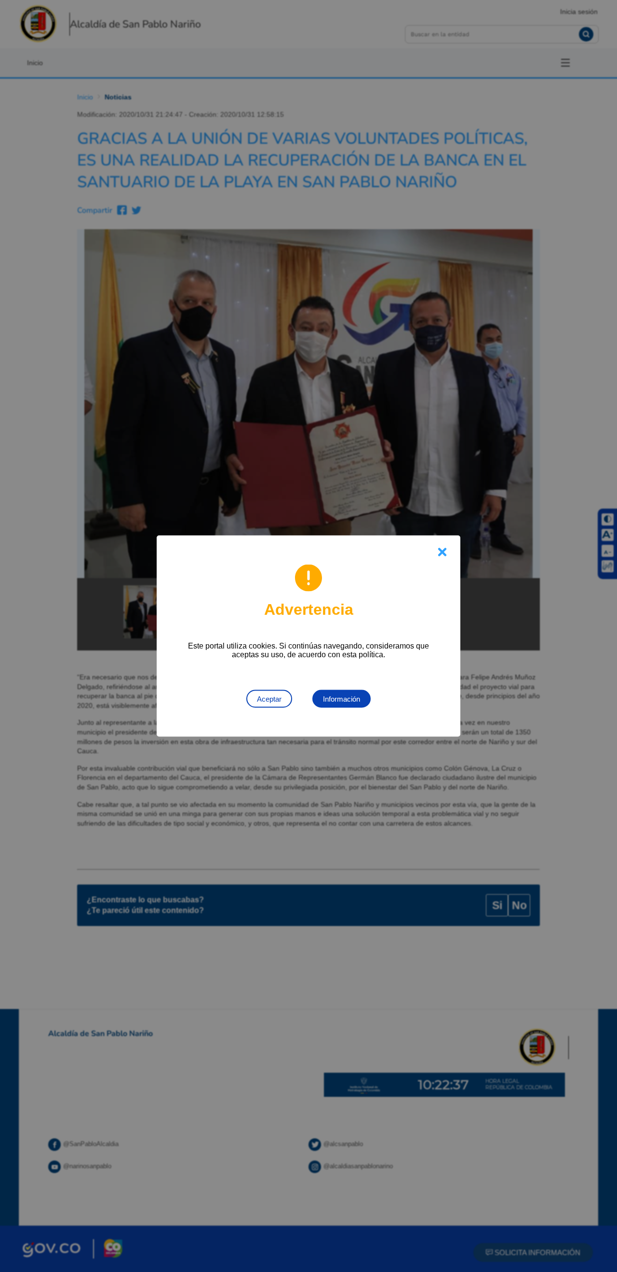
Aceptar (269, 699)
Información (341, 699)
